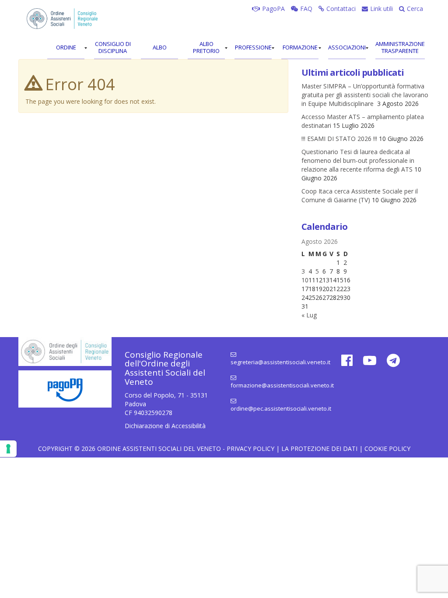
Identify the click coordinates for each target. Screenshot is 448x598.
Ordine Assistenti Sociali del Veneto (159, 448)
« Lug (309, 315)
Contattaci (341, 8)
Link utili (381, 8)
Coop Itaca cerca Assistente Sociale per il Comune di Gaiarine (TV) (359, 195)
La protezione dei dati (319, 448)
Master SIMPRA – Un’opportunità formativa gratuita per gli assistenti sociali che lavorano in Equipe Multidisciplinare (364, 95)
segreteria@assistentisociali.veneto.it (277, 362)
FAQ (306, 8)
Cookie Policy (387, 448)
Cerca (415, 8)
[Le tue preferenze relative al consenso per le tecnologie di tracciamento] (8, 448)
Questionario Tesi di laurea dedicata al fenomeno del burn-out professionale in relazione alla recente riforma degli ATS (357, 160)
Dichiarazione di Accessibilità (165, 426)
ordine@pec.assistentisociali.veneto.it (277, 408)
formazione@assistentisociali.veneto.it (277, 385)
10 (304, 280)
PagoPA (273, 8)
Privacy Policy (250, 448)
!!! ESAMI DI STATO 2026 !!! (339, 138)
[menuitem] (65, 48)
